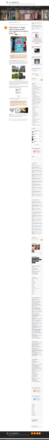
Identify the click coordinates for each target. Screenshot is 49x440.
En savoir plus (33, 439)
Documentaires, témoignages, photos (36, 101)
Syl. (32, 212)
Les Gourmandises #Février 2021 (36, 191)
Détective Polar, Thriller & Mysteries (36, 98)
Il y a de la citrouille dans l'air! (35, 361)
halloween (40, 259)
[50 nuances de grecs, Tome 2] (32, 134)
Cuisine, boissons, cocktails (35, 97)
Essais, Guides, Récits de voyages (36, 102)
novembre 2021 (33, 406)
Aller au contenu (2, 0)
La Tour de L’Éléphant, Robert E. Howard (36, 301)
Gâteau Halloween (34, 379)
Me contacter (27, 8)
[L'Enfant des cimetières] (32, 139)
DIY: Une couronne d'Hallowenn (35, 367)
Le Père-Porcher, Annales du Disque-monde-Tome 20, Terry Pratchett (37, 354)
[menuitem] (7, 7)
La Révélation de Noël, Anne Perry (35, 344)
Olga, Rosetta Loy (34, 317)
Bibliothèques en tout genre (35, 88)
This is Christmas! (9, 8)
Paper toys (33, 377)
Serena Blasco (35, 131)
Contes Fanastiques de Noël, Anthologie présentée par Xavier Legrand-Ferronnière (37, 329)
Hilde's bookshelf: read (36, 130)
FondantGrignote (34, 215)
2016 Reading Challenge (37, 389)
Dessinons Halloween (34, 362)
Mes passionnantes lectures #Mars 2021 (37, 181)
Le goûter (33, 363)
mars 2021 (33, 410)
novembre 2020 (33, 414)
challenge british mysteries (19, 120)
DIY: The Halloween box (34, 376)
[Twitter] (35, 433)
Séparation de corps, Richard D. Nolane (36, 308)
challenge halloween (34, 259)
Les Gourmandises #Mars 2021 (36, 184)
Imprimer (20, 34)
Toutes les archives (34, 415)
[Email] (40, 433)
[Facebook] (32, 433)
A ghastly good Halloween (35, 365)
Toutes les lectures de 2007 (35, 268)
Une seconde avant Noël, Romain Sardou (36, 352)
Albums (33, 84)
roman (15, 120)
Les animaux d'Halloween (34, 380)
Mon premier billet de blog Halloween (36, 381)
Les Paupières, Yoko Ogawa (35, 316)
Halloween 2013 (33, 360)
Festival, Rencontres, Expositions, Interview (36, 103)
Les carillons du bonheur (34, 353)
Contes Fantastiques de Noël (35, 345)
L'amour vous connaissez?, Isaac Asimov (36, 302)
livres (19, 95)
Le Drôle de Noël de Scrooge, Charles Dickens (37, 342)
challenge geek (33, 262)
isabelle (33, 208)
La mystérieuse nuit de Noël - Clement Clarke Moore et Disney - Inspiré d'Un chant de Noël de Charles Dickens (37, 351)
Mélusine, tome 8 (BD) (34, 369)
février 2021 (33, 411)
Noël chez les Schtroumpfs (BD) (35, 343)
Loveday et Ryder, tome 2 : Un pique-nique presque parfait (19, 90)
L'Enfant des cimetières (35, 138)
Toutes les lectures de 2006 (35, 269)
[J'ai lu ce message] (48, 439)
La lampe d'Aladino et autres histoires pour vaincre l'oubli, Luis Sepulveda (36, 315)
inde (37, 259)
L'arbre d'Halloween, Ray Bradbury (35, 378)
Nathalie (33, 219)
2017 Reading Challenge (37, 397)
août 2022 (33, 405)
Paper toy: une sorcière (34, 375)
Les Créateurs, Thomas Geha (35, 303)
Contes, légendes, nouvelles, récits (36, 96)
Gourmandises (16, 8)
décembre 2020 (33, 413)
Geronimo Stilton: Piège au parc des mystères (37, 364)
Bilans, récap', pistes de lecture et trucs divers (36, 90)
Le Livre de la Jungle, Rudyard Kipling (36, 304)
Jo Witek (34, 136)
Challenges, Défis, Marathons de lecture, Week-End (36, 93)
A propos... (22, 8)
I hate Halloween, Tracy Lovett (35, 371)
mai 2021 (33, 408)
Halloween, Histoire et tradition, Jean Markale (37, 368)
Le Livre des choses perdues (35, 141)
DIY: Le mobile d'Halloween (35, 374)
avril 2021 (33, 409)
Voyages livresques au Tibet (35, 167)
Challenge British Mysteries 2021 (38, 212)
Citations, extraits (34, 94)
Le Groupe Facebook (38, 43)
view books (40, 392)
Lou (25, 115)
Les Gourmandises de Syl (39, 41)
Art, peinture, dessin (34, 85)
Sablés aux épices (34, 372)
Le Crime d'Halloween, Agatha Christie (36, 366)
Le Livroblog (14, 2)
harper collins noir (12, 120)
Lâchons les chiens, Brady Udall (35, 322)
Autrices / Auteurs (34, 86)
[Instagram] (37, 433)
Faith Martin (17, 93)
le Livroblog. (37, 28)
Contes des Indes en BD (34, 334)
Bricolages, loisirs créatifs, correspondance (35, 91)
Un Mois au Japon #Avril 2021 (36, 178)
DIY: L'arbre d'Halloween (34, 373)
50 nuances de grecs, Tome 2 (35, 133)
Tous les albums (40, 253)
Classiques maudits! (34, 95)
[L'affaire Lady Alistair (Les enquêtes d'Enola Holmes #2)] (32, 131)
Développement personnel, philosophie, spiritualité (36, 100)
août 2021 (33, 407)
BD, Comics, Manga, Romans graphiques (36, 87)
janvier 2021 (33, 412)
